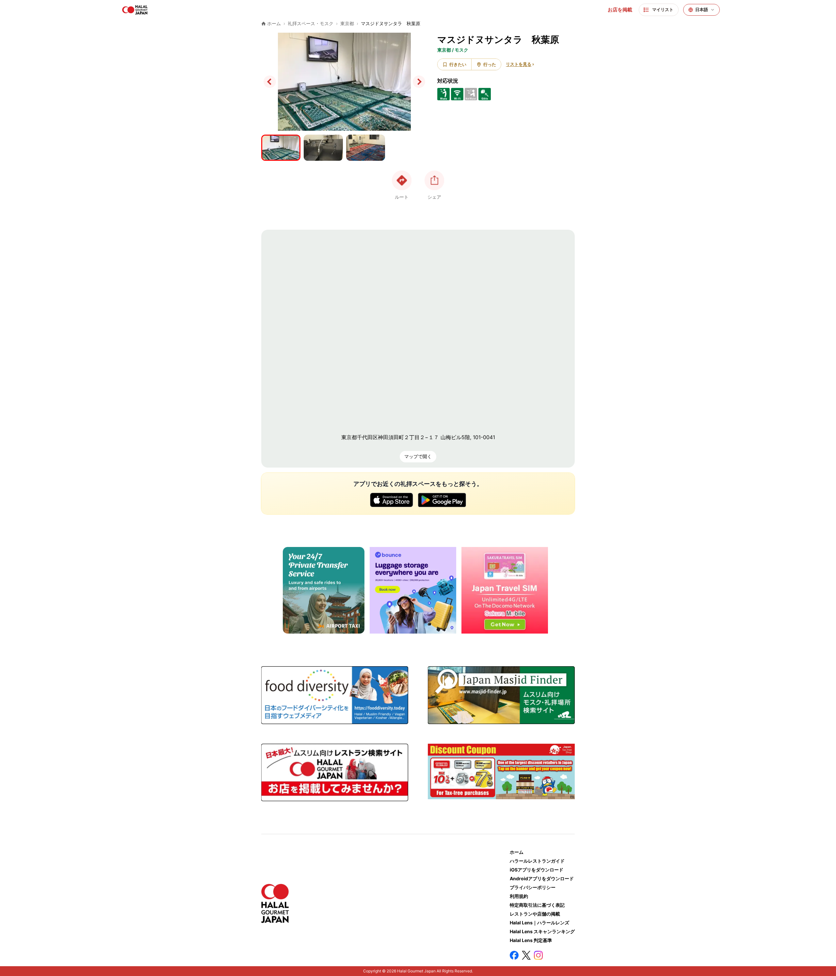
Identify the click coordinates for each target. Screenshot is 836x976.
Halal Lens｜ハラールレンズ (539, 922)
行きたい (457, 64)
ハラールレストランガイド (537, 861)
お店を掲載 (620, 10)
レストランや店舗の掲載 (535, 914)
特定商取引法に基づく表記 (537, 905)
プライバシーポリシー (532, 887)
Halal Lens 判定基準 (531, 940)
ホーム (516, 852)
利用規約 (519, 896)
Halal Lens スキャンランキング (542, 931)
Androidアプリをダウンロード (542, 878)
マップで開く (418, 456)
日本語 (701, 9)
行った (489, 64)
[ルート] (401, 180)
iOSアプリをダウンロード (536, 869)
